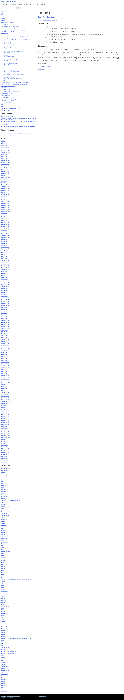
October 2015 (5, 267)
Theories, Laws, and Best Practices (11, 71)
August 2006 (4, 439)
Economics (4, 538)
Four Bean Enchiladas (47, 17)
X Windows (4, 685)
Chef (2, 502)
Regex (5, 58)
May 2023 (3, 182)
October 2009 (5, 381)
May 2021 (3, 216)
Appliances (4, 478)
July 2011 (4, 352)
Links (3, 80)
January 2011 (5, 364)
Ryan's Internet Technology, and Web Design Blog (16, 638)
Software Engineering (7, 653)
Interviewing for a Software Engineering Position (15, 73)
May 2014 (3, 294)
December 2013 (5, 301)
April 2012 (4, 335)
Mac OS (3, 598)
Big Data (3, 489)
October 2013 (5, 305)
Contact (3, 18)
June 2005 (4, 462)
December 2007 (5, 418)
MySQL (2, 610)
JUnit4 (3, 587)
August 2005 (4, 458)
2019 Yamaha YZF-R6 (8, 100)
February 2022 (5, 201)
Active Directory (6, 468)
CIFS (2, 510)
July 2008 (4, 405)
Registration (5, 11)
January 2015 (5, 281)
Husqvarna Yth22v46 (8, 102)
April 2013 (4, 316)
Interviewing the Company (9, 77)
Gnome (2, 555)
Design (3, 523)
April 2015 (4, 277)
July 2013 (4, 311)
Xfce (2, 689)
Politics (3, 623)
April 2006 (4, 445)
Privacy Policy (5, 110)
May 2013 (3, 315)
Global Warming (5, 551)
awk (2, 481)
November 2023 (5, 175)
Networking (6, 55)
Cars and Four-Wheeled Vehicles (10, 500)
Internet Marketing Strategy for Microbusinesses (16, 579)
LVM (2, 596)
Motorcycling (5, 606)
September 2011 (5, 348)
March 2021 (4, 220)
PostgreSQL (4, 625)
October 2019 (5, 228)
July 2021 (4, 213)
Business (3, 498)
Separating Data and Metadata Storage (11, 69)
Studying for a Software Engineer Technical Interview (16, 39)
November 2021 (5, 207)
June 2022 (4, 198)
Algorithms (6, 41)
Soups (2, 655)
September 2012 (5, 328)
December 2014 (5, 282)
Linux (2, 593)
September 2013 (5, 307)
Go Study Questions (7, 47)
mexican (47, 67)
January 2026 (5, 149)
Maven (2, 604)
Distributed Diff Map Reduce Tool (12, 28)
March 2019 (4, 233)
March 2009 (4, 390)
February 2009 (5, 392)
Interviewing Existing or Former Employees (13, 78)
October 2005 (5, 454)
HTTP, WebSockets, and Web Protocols (11, 63)
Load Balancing (7, 64)
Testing (3, 664)
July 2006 (4, 441)
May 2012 (3, 333)
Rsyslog (3, 636)
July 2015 (4, 271)
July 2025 (4, 154)
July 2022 (4, 196)
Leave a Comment (42, 69)
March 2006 (4, 447)
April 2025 (4, 156)
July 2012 (4, 331)
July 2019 (4, 230)
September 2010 (5, 367)
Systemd (3, 662)
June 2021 (4, 215)
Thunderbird (4, 666)
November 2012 (5, 326)
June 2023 (4, 181)
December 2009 (5, 377)
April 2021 (4, 218)
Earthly (3, 534)
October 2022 (5, 194)
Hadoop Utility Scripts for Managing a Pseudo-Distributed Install (16, 30)
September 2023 (5, 177)
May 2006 (3, 443)
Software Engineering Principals (11, 59)
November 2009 (5, 379)
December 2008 (5, 396)
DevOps (3, 527)
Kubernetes (4, 591)
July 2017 (4, 241)
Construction (5, 515)
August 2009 (4, 384)
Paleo (2, 615)
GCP (2, 545)
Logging (3, 594)
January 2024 (5, 171)
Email (2, 540)
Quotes (3, 630)
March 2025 (4, 158)
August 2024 (4, 167)
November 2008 (5, 398)
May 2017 (3, 245)
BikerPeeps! (4, 33)
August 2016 (4, 250)
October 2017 (5, 237)
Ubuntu (3, 668)
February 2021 (5, 222)
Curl (2, 517)
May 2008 (3, 409)
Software (3, 649)
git (2, 549)
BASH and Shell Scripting (9, 44)
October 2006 (5, 435)
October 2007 (5, 422)
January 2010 (5, 375)
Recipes (45, 66)
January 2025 (5, 160)
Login (2, 13)
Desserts (3, 525)
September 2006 (5, 437)
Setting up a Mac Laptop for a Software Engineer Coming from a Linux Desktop (18, 119)
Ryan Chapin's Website (9, 1)
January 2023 (5, 188)
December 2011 (5, 343)
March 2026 (4, 145)
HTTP (2, 572)
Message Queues (7, 65)
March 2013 (4, 318)
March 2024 (4, 169)
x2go (2, 687)
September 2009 (5, 382)
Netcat (3, 611)
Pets (2, 619)
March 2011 (4, 360)
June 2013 (4, 313)
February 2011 (5, 362)
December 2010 (5, 365)
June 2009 (4, 388)
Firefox (3, 543)
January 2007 (5, 430)
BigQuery (3, 491)
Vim (2, 676)
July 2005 (4, 460)
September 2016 (5, 249)
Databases (4, 519)
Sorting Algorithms (7, 42)
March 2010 (4, 373)
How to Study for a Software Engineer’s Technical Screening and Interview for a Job (17, 37)
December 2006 (5, 431)
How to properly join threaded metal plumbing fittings (18, 126)
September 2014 (5, 286)
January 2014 (5, 299)
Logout (4, 16)
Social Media (5, 647)
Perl (2, 617)
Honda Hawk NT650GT (8, 97)
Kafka (2, 589)
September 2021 (5, 211)
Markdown (3, 600)
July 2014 (4, 290)
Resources (4, 35)
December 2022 (5, 190)
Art (2, 104)
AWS (2, 483)
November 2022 (5, 192)
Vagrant (3, 672)
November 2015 (5, 265)
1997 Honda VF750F (7, 95)
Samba (2, 640)
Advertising (4, 470)
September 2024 (5, 166)
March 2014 (4, 296)
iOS (2, 583)
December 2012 (5, 324)
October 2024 (5, 164)
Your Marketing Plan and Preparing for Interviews (14, 74)
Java (2, 585)
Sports (3, 657)
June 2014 (4, 292)
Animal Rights (5, 476)
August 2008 (4, 403)
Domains (3, 532)
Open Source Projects (7, 22)
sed (2, 642)
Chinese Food (5, 506)
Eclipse (3, 536)
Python (3, 628)
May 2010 (3, 369)
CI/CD (2, 508)
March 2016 (4, 258)
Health (3, 566)
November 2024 (5, 162)
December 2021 (5, 205)
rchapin (55, 20)
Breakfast (4, 496)
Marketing (4, 602)
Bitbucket (4, 494)
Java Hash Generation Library (11, 26)
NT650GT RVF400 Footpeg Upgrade (10, 99)
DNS (2, 528)
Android (3, 474)
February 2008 (5, 414)
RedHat (3, 634)
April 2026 (4, 143)
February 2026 (5, 147)
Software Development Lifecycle (10, 651)
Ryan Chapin (42, 696)
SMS (2, 645)
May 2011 (3, 356)
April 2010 (4, 371)
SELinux (3, 643)
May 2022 (3, 200)
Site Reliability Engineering (9, 70)
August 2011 (4, 350)
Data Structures (7, 52)
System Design (7, 62)
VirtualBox (4, 677)
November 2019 (5, 226)
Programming (4, 626)
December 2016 (5, 247)
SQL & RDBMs (6, 60)
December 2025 (5, 150)
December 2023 (5, 173)
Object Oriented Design (9, 56)
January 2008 (5, 416)
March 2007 (4, 428)
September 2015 (5, 269)
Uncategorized (5, 670)
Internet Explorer (6, 577)
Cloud (2, 511)
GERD (2, 547)
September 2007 (5, 424)
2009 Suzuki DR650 (7, 93)
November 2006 (5, 433)
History (3, 568)
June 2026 (4, 141)
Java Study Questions (8, 48)
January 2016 (5, 262)
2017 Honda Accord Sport (9, 89)
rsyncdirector (6, 24)
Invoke (3, 581)
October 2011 (5, 347)
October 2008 (5, 399)
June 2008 (4, 407)
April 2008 (4, 411)
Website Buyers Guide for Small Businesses (15, 82)
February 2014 (5, 298)
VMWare (3, 679)
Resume (3, 20)
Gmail (2, 553)
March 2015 (4, 279)
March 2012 (4, 337)
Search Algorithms (7, 43)
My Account (4, 14)
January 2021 (5, 224)
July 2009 (4, 386)
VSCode (3, 681)
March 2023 (4, 184)
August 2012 (4, 330)
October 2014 (5, 284)
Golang (3, 557)
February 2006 (5, 448)
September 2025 (5, 152)
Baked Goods (4, 485)
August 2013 (4, 309)
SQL (2, 659)
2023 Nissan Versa (7, 88)
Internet (3, 576)
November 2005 (5, 452)
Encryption (4, 542)
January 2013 (5, 322)
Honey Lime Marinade (7, 116)
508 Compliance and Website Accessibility (15, 84)
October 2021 (5, 209)
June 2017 (4, 243)
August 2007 (4, 426)
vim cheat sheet (6, 124)
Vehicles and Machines (8, 86)
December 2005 (5, 450)
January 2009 (5, 394)
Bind (2, 493)
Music (2, 106)
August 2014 (4, 288)
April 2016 (4, 256)
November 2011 (5, 345)
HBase (2, 564)
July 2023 (4, 179)
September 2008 (5, 401)
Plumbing (3, 621)
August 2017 (4, 239)
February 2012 (5, 339)
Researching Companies (8, 75)
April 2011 (4, 358)
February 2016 (5, 260)
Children (3, 504)
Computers (4, 513)
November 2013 (5, 303)
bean (43, 67)
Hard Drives (4, 561)
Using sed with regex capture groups (19, 133)
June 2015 (4, 273)
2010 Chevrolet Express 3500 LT (12, 91)
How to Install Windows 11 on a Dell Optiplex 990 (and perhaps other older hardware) (18, 122)
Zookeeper (4, 691)
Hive (2, 570)
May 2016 (3, 254)
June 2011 (4, 354)
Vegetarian (50, 66)
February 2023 (5, 186)
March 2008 (4, 413)
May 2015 (3, 275)
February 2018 (5, 235)
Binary (5, 49)
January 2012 (5, 341)
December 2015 (5, 264)
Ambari (3, 472)
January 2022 (5, 203)
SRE (2, 660)
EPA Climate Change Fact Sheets (10, 108)
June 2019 (4, 232)
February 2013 (5, 320)
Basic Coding (6, 46)
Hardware (3, 562)
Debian (3, 521)
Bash (2, 487)
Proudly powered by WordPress (10, 696)
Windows (3, 683)
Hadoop (3, 559)
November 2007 (5, 420)
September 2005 (5, 456)
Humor (2, 574)
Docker (3, 530)
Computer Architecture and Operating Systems (13, 51)
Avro (2, 479)
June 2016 (4, 252)
